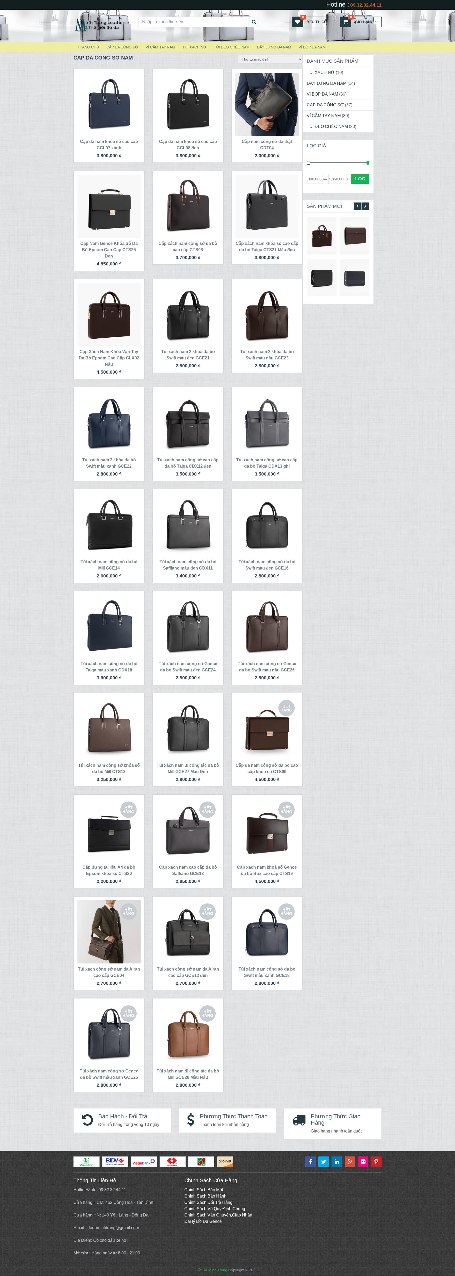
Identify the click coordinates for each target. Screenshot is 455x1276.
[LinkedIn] (337, 1161)
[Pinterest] (376, 1161)
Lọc (360, 178)
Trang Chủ (88, 47)
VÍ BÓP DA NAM (312, 47)
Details (321, 235)
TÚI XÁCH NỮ (194, 47)
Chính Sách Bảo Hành (205, 1196)
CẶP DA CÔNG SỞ (122, 47)
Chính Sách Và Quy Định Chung (214, 1208)
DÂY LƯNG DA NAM (274, 47)
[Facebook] (310, 1161)
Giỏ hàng (362, 20)
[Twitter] (323, 1161)
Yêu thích (314, 20)
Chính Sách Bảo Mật (203, 1190)
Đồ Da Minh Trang (212, 1270)
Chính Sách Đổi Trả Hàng (208, 1202)
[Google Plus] (350, 1161)
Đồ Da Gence (209, 1221)
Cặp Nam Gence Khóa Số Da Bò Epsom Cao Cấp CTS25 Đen (109, 249)
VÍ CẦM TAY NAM (160, 47)
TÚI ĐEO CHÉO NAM (232, 47)
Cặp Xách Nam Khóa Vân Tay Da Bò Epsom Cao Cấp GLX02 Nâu (109, 358)
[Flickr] (363, 1161)
